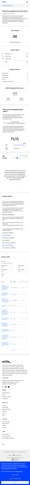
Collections (5, 398)
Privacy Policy (5, 434)
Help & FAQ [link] (5, 407)
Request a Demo (6, 409)
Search (4, 394)
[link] (3, 387)
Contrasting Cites (21, 265)
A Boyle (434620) (6, 235)
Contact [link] (4, 427)
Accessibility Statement (8, 438)
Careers (4, 425)
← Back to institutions (7, 5)
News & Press (5, 423)
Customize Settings (15, 474)
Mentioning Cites (4, 269)
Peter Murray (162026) (7, 245)
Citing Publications (21, 269)
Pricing (4, 405)
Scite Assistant (6, 393)
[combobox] (18, 267)
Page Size (3, 274)
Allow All (15, 482)
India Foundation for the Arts (15, 11)
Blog (3, 415)
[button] (8, 13)
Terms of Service (6, 436)
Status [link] (3, 444)
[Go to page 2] (19, 349)
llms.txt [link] (4, 413)
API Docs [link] (4, 411)
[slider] (24, 145)
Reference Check (6, 396)
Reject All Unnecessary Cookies (15, 478)
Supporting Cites (4, 265)
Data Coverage (6, 421)
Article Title (3, 261)
